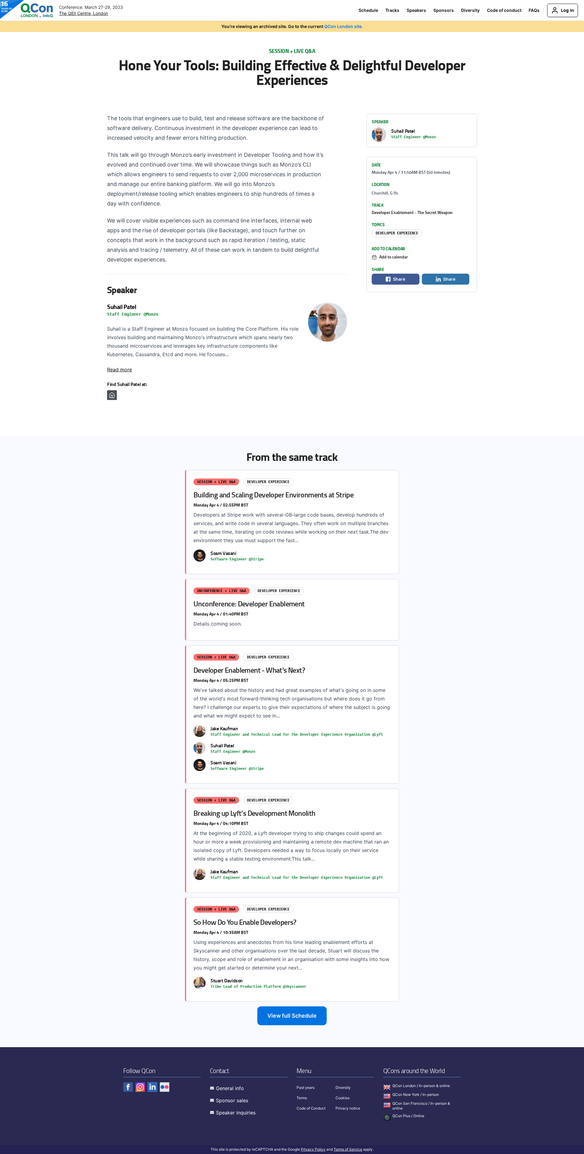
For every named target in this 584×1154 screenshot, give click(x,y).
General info (230, 1088)
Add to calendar (393, 257)
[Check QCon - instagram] (140, 1087)
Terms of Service (348, 1149)
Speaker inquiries (235, 1113)
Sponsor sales (232, 1100)
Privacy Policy (313, 1149)
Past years (306, 1087)
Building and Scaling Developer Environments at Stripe (292, 522)
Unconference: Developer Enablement (292, 609)
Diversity (470, 10)
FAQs (534, 10)
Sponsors (443, 10)
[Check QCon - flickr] (164, 1087)
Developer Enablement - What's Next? (292, 714)
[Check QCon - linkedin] (152, 1087)
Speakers (416, 10)
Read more (119, 370)
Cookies (342, 1098)
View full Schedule (292, 1015)
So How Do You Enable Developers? (292, 949)
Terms (302, 1098)
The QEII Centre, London (83, 13)
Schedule (368, 10)
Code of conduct (504, 10)
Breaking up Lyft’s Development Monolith (292, 840)
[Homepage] (112, 395)
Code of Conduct (311, 1108)
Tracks (392, 10)
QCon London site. (343, 26)
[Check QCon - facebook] (128, 1087)
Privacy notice (347, 1108)
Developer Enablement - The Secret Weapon (412, 212)
